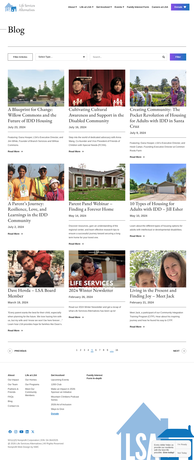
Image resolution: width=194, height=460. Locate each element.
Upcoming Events (60, 380)
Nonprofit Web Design (19, 447)
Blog (10, 401)
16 (116, 350)
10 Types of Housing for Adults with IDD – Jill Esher (156, 206)
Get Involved (57, 375)
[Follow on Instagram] (15, 431)
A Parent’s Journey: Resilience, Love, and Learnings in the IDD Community (28, 211)
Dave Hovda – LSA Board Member (32, 293)
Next (176, 351)
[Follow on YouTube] (21, 431)
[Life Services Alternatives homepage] (20, 7)
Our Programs (32, 384)
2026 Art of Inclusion (61, 404)
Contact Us (13, 406)
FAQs (10, 396)
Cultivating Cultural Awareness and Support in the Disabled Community (96, 114)
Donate (55, 413)
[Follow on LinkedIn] (27, 431)
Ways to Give (57, 409)
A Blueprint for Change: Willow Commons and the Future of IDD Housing (32, 114)
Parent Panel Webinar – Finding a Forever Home (91, 206)
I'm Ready (182, 444)
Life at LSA (31, 375)
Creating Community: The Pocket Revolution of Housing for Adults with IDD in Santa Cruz (158, 117)
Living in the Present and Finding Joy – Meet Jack (153, 293)
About (11, 375)
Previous (20, 351)
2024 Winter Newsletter (91, 290)
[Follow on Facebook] (10, 431)
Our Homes (31, 380)
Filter (178, 57)
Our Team (13, 384)
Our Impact (13, 380)
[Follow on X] (33, 431)
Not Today (182, 453)
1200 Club (56, 384)
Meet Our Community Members (31, 392)
